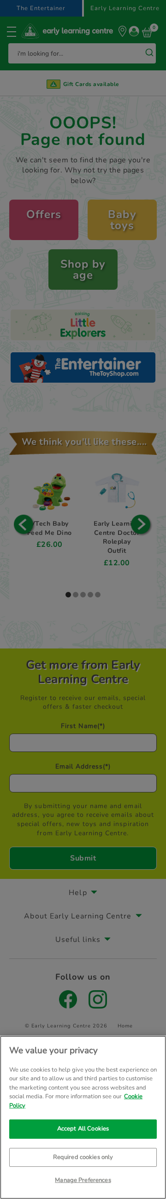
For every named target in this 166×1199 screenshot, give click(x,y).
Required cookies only (83, 1157)
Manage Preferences (83, 1180)
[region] (83, 1117)
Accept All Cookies (83, 1128)
